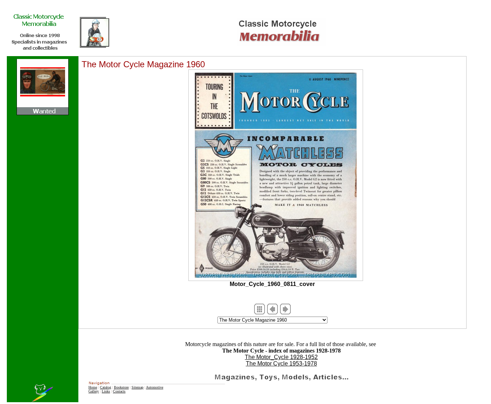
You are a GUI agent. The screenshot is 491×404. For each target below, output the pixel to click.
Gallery (93, 391)
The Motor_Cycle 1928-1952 (281, 357)
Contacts (119, 391)
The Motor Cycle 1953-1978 (281, 363)
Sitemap (137, 387)
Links (106, 391)
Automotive (154, 387)
